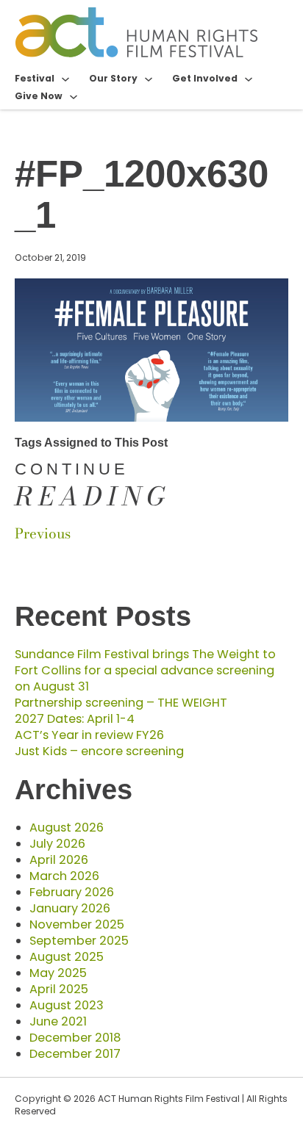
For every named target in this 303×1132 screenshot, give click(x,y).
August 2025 (66, 956)
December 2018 (75, 1037)
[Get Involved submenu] (248, 78)
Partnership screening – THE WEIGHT (121, 702)
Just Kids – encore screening (99, 751)
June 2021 (58, 1021)
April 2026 (58, 859)
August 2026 (66, 827)
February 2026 (71, 892)
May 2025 (58, 973)
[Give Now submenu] (73, 96)
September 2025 (79, 940)
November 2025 (76, 924)
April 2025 (58, 989)
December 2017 (75, 1053)
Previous (43, 533)
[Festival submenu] (65, 78)
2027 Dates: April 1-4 (75, 718)
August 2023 (66, 1005)
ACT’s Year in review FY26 (89, 735)
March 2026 (64, 876)
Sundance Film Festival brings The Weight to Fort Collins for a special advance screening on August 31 (145, 670)
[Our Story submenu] (148, 78)
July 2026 (57, 843)
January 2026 (69, 908)
